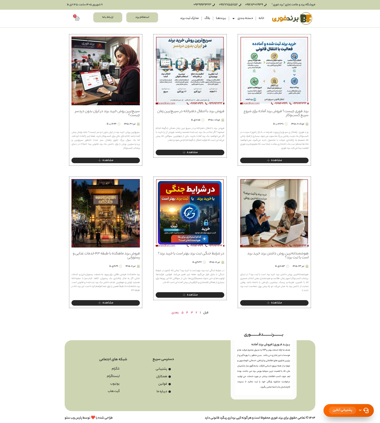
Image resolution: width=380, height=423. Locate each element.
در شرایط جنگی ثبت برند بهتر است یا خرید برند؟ (191, 254)
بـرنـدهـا (221, 18)
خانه (261, 18)
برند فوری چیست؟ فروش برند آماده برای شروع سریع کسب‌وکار (276, 113)
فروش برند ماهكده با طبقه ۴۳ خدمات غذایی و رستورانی (106, 256)
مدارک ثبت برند (189, 18)
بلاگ (207, 18)
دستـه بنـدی (245, 18)
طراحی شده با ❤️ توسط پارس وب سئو (89, 418)
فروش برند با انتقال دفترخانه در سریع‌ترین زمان (190, 112)
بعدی (175, 313)
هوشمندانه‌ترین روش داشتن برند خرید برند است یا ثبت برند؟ (278, 256)
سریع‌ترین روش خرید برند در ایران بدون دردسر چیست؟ (107, 113)
